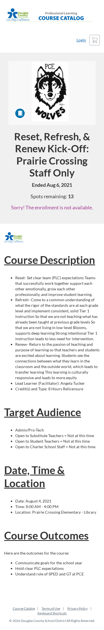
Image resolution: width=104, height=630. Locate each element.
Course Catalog (24, 608)
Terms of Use (51, 608)
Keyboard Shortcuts (52, 613)
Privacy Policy (77, 608)
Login (81, 40)
